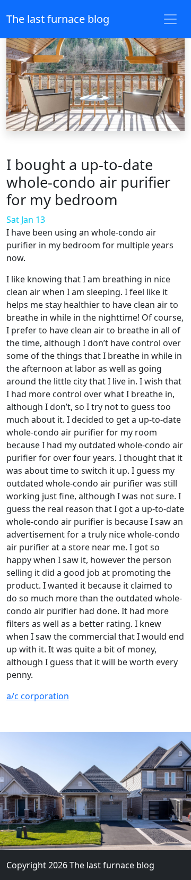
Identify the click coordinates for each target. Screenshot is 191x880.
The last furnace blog (57, 19)
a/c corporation (37, 696)
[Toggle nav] (170, 19)
